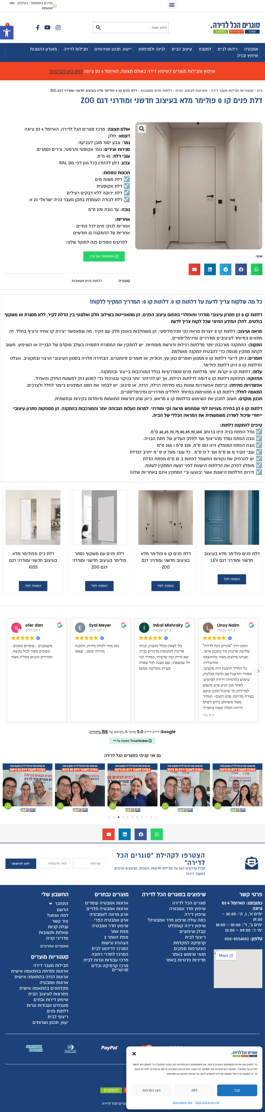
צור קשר (60, 921)
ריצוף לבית (195, 937)
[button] (6, 32)
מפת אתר (119, 931)
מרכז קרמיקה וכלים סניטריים (109, 968)
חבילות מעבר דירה (50, 965)
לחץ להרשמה (21, 863)
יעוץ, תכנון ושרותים (50, 1022)
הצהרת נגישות (114, 943)
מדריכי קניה (57, 938)
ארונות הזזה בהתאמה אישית (41, 977)
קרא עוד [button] (145, 715)
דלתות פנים (57, 1011)
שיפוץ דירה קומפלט (187, 926)
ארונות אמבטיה (54, 982)
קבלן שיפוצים (193, 931)
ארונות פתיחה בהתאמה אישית (39, 971)
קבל (237, 1090)
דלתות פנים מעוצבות (156, 90)
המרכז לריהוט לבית (110, 948)
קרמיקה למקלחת (189, 943)
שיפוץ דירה (195, 914)
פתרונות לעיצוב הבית (191, 90)
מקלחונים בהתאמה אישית (43, 988)
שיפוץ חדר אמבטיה (187, 908)
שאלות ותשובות (53, 932)
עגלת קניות (58, 927)
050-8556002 (237, 938)
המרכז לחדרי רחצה (110, 954)
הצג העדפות (151, 1090)
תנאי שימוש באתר (182, 1102)
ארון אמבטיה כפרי (111, 920)
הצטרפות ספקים (190, 948)
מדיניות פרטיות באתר (207, 1102)
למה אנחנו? (57, 915)
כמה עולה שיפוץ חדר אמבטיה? (177, 920)
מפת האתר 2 (116, 937)
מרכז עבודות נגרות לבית (106, 960)
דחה (194, 1090)
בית (259, 90)
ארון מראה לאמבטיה (109, 914)
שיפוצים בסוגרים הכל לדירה (174, 894)
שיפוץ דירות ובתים (51, 999)
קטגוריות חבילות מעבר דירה (232, 90)
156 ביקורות (99, 731)
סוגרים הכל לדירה (189, 903)
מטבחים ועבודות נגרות (47, 1005)
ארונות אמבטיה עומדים (106, 903)
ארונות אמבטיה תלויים (107, 908)
